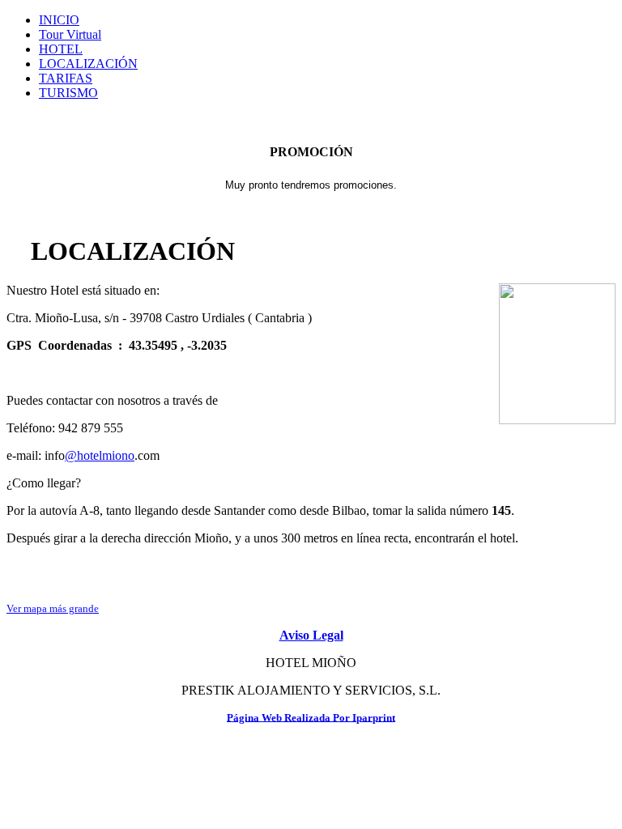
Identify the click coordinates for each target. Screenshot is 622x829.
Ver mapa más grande (52, 608)
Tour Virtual (70, 34)
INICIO (59, 20)
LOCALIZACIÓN (88, 63)
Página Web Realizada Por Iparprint (311, 717)
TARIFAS (65, 78)
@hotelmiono (99, 455)
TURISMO (68, 93)
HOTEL (61, 49)
